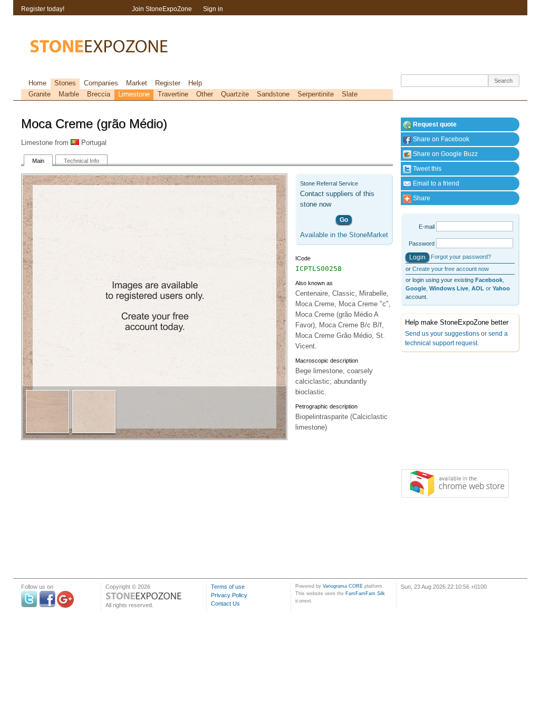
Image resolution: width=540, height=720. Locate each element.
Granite (39, 94)
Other (204, 94)
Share (420, 198)
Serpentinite (315, 94)
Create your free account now (450, 269)
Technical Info (81, 161)
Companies (101, 83)
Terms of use (228, 586)
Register (167, 83)
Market (136, 83)
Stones (65, 83)
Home (37, 83)
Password (422, 243)
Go (344, 219)
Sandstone (273, 94)
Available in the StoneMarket (344, 235)
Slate (350, 94)
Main (38, 161)
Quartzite (235, 94)
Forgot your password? (461, 257)
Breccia (98, 94)
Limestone (134, 94)
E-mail (427, 226)
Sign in (213, 9)
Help (195, 83)
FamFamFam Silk (365, 593)
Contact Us (225, 603)
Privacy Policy (229, 595)
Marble (69, 94)
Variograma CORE (343, 586)
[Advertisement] (453, 412)
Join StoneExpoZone (162, 9)
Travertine (173, 94)
